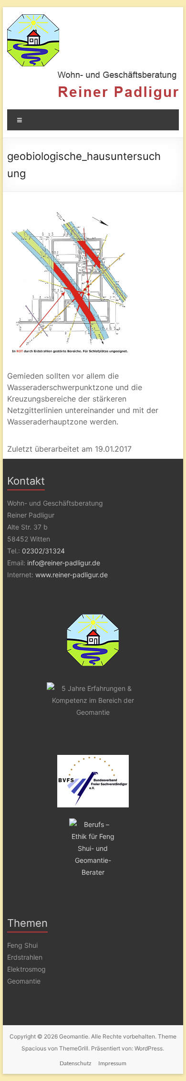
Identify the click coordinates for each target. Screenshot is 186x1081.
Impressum (112, 1063)
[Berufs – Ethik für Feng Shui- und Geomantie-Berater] (92, 848)
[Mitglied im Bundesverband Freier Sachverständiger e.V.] (92, 781)
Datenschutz (76, 1063)
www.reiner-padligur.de (71, 575)
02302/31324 (43, 551)
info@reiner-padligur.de (63, 563)
